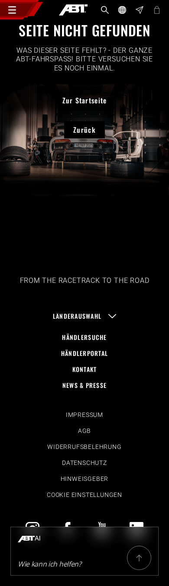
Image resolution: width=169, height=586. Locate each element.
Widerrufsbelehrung (84, 446)
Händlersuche (84, 337)
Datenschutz (84, 462)
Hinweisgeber (85, 478)
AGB (84, 430)
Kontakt (84, 369)
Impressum (84, 414)
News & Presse (84, 385)
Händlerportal (84, 353)
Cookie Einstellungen (84, 494)
